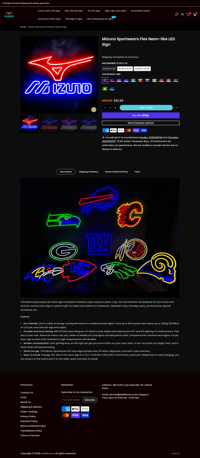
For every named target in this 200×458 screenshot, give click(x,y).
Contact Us (26, 392)
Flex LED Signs (94, 10)
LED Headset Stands (140, 10)
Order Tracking (28, 411)
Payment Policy (29, 421)
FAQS (23, 397)
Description (66, 171)
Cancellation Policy (31, 430)
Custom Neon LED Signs (49, 10)
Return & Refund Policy (116, 171)
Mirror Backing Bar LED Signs (101, 18)
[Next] (93, 75)
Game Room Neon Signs (49, 19)
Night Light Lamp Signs (115, 10)
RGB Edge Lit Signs (74, 19)
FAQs (137, 171)
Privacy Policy (28, 416)
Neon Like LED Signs (74, 10)
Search (176, 453)
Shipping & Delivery (88, 171)
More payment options (141, 122)
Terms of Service (29, 435)
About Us (25, 402)
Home (23, 27)
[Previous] (25, 75)
